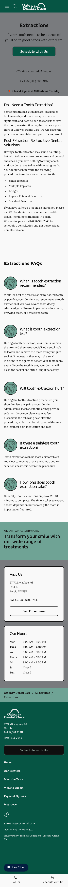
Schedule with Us (34, 51)
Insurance (10, 804)
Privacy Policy (11, 835)
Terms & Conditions (30, 835)
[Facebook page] (6, 814)
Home (8, 762)
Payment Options (15, 796)
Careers (47, 835)
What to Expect (13, 787)
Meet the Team (13, 779)
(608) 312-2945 (39, 81)
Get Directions (34, 611)
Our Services (12, 770)
